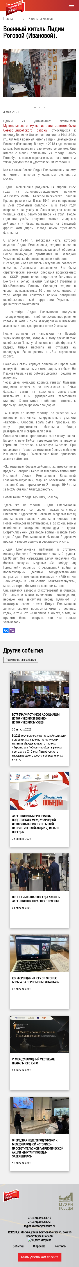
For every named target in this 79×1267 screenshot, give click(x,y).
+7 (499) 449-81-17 (39, 1218)
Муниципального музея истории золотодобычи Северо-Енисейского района (39, 128)
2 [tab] (39, 107)
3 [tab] (44, 107)
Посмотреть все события (21, 659)
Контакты (60, 1246)
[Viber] (12, 630)
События (18, 1246)
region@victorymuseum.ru (39, 1226)
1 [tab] (35, 107)
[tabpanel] (39, 73)
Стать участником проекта (39, 1257)
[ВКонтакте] (6, 630)
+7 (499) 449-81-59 (39, 1222)
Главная (8, 18)
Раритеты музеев (41, 18)
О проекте (39, 1246)
